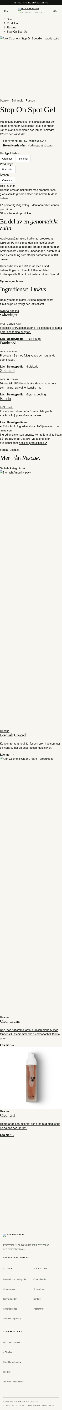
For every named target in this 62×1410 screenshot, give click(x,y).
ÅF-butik (7, 1352)
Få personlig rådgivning (15, 205)
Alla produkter (9, 1288)
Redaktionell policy (12, 1361)
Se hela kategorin (11, 468)
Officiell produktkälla (32, 443)
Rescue (11, 27)
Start (10, 19)
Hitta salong (39, 1288)
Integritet (7, 1371)
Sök (55, 10)
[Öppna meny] (7, 11)
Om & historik (39, 1279)
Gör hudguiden (10, 1298)
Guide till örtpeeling (12, 1318)
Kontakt (36, 1298)
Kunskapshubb (10, 1308)
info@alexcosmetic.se (13, 1381)
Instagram (38, 1308)
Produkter (13, 23)
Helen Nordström (14, 145)
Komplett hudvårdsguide (14, 1279)
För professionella (11, 1342)
